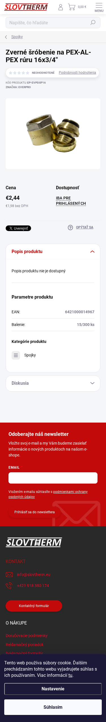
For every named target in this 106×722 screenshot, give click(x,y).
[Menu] (99, 7)
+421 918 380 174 (33, 585)
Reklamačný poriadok (25, 644)
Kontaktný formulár (34, 606)
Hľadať (93, 23)
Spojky (30, 355)
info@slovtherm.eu (33, 574)
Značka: (18, 87)
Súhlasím (53, 707)
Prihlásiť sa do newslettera (34, 512)
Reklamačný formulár (24, 653)
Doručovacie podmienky (26, 635)
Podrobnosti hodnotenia (77, 73)
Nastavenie (53, 688)
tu (70, 675)
